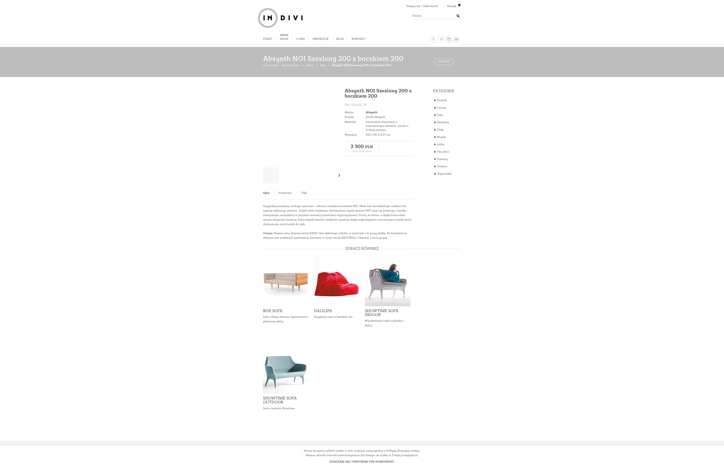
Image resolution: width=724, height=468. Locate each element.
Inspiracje (320, 39)
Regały (441, 137)
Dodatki (442, 100)
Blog (340, 39)
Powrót (444, 61)
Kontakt (358, 39)
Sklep (284, 39)
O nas (300, 39)
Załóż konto (430, 6)
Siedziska (443, 122)
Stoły (440, 129)
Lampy (441, 107)
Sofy (440, 115)
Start (267, 39)
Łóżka (441, 144)
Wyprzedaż (444, 174)
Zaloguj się (413, 6)
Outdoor (442, 166)
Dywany (442, 159)
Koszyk (452, 6)
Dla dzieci (443, 151)
